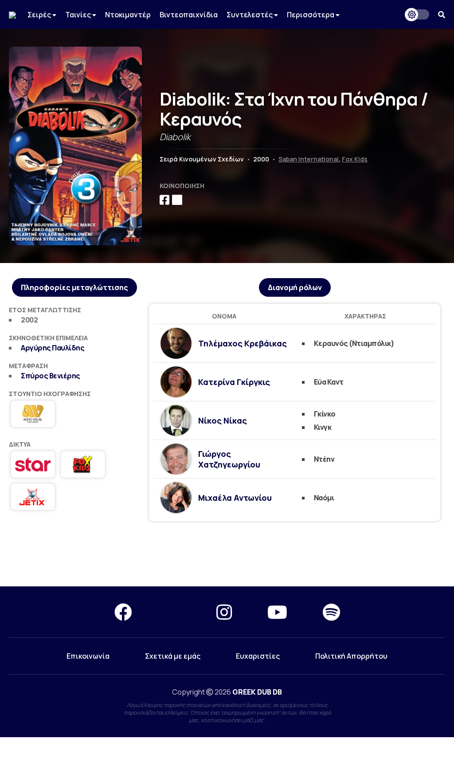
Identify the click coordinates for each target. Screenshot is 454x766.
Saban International (308, 159)
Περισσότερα (311, 15)
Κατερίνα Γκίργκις (234, 382)
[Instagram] (224, 612)
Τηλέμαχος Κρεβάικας (242, 343)
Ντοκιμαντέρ (128, 15)
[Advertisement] (227, 554)
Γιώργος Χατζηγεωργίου (229, 459)
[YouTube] (277, 612)
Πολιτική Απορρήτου (351, 656)
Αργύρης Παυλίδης (52, 348)
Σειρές (39, 15)
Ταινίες (78, 15)
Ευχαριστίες (258, 656)
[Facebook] (123, 612)
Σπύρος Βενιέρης (50, 376)
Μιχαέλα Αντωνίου (235, 497)
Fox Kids (355, 159)
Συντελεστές (250, 15)
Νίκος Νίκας (222, 420)
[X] (174, 612)
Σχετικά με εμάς (172, 656)
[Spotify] (331, 612)
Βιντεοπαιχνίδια (189, 15)
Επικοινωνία (88, 656)
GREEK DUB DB (257, 692)
